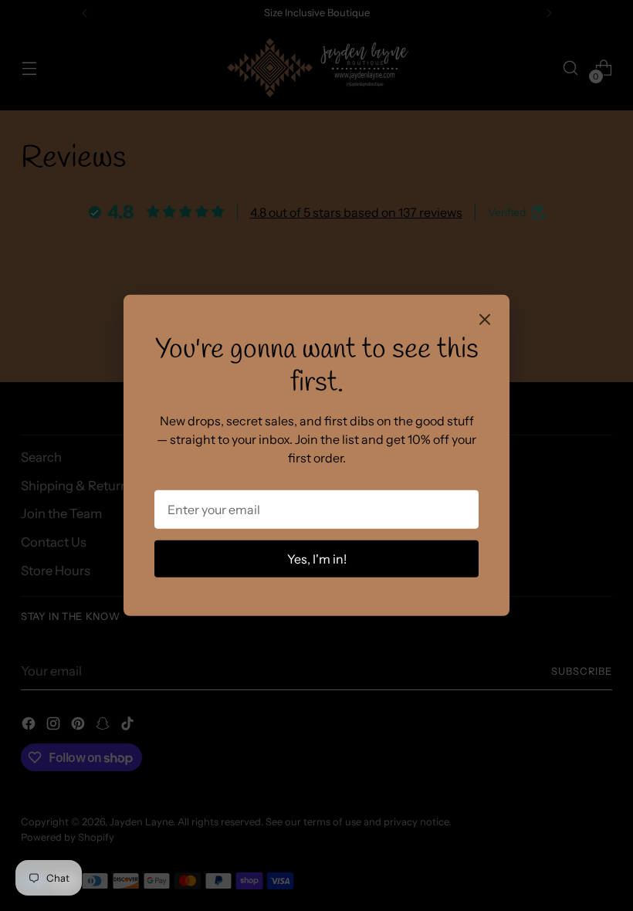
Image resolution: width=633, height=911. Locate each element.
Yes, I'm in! (317, 559)
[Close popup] (485, 321)
